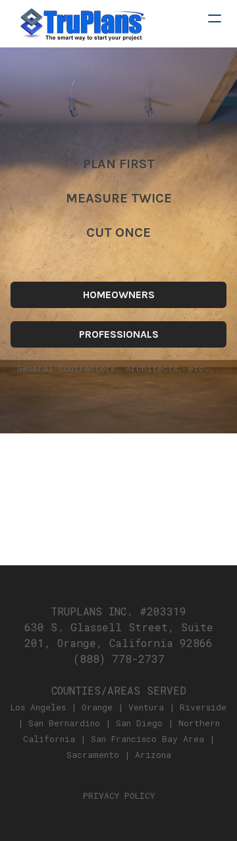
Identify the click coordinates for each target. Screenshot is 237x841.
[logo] (81, 23)
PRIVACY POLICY (119, 795)
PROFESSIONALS (119, 334)
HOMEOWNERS (119, 294)
